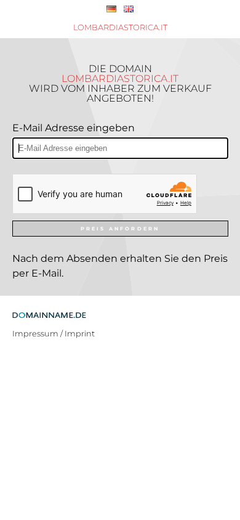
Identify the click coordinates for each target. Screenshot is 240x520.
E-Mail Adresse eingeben (73, 128)
